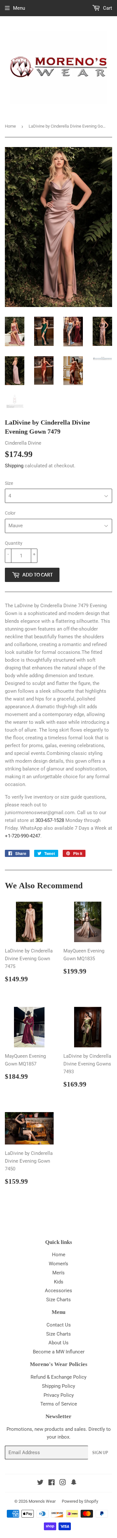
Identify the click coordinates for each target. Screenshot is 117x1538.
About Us (58, 1343)
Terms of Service (58, 1404)
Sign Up (100, 1452)
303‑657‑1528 (49, 820)
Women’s (58, 1264)
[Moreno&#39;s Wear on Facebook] (51, 1483)
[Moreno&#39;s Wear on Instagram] (62, 1483)
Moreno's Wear (42, 1501)
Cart (107, 8)
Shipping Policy (58, 1386)
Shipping (14, 466)
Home (10, 126)
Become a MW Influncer (58, 1352)
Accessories (58, 1290)
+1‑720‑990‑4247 (22, 836)
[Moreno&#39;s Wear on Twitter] (40, 1483)
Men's (58, 1273)
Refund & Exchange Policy (58, 1377)
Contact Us (58, 1325)
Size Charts (58, 1300)
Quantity (13, 543)
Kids (58, 1282)
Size (9, 483)
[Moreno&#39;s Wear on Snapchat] (74, 1483)
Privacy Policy (59, 1395)
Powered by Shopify (80, 1501)
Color (10, 513)
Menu (19, 8)
